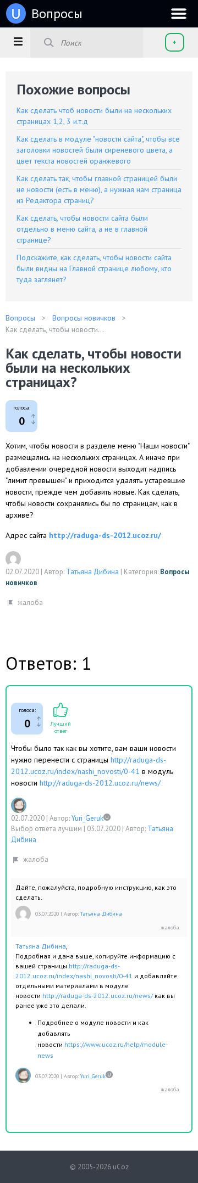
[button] (18, 41)
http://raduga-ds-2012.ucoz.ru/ (105, 535)
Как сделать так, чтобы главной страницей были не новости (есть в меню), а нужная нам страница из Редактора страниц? (99, 189)
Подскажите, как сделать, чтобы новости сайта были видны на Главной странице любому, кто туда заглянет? (94, 268)
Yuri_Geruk (87, 818)
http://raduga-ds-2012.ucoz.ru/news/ (100, 783)
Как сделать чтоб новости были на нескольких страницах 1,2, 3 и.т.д (94, 115)
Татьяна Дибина (92, 571)
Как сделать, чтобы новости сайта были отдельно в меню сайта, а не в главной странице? (82, 229)
